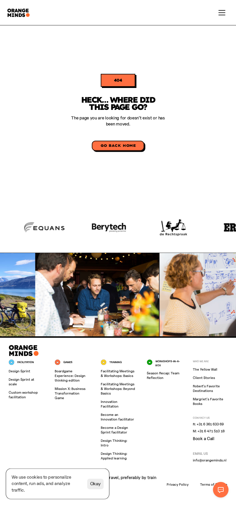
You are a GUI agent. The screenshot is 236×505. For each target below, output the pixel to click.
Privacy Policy (178, 485)
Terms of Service (213, 485)
